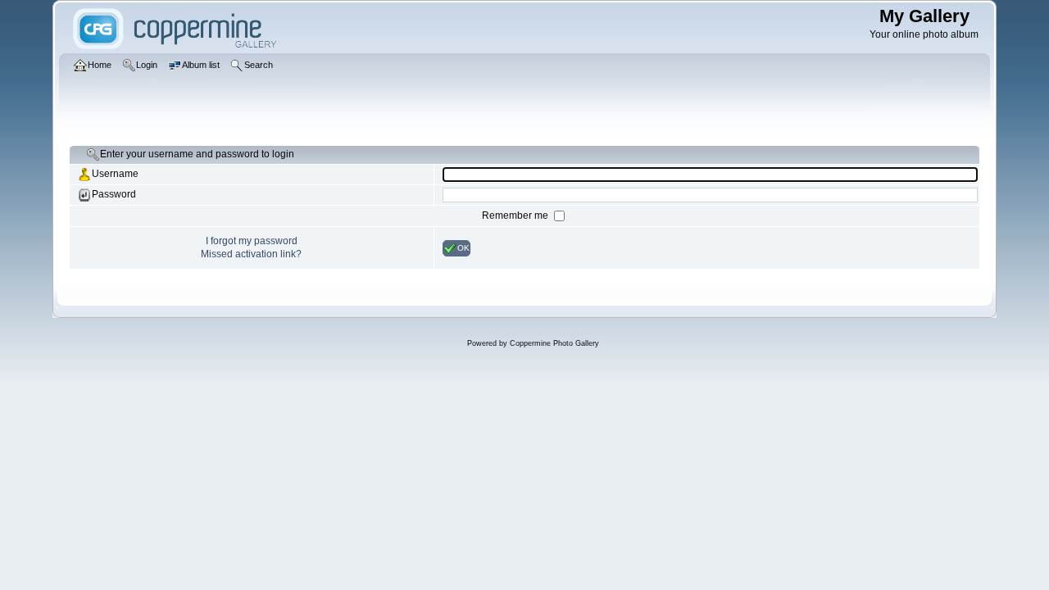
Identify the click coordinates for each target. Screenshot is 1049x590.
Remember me (516, 215)
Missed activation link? (251, 254)
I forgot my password (251, 241)
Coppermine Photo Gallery (554, 343)
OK (463, 247)
